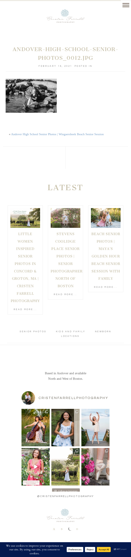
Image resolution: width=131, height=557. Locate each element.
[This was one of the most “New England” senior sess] (65, 466)
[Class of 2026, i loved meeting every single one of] (35, 466)
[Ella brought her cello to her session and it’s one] (35, 427)
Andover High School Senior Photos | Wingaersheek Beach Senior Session (57, 134)
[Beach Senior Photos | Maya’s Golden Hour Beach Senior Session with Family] (106, 218)
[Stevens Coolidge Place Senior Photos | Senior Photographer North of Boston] (65, 218)
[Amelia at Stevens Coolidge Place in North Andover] (95, 466)
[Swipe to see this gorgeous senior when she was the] (65, 427)
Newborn (103, 331)
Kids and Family (70, 331)
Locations (70, 336)
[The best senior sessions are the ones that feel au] (95, 427)
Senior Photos (33, 331)
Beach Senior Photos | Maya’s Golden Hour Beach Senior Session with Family (105, 256)
